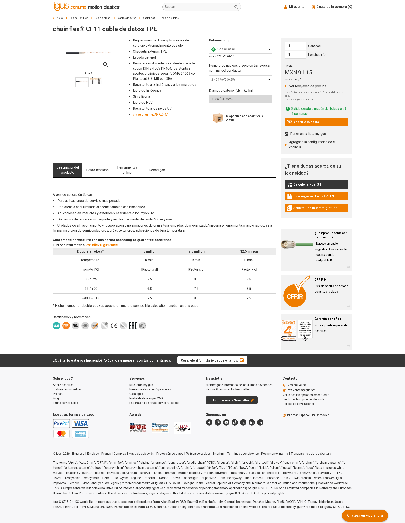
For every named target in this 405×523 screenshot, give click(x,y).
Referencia (217, 40)
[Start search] (236, 6)
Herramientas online (127, 169)
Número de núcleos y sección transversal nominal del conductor (239, 68)
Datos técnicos (97, 170)
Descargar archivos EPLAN (310, 197)
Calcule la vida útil (310, 186)
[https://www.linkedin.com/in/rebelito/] (260, 422)
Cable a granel (103, 18)
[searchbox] (198, 6)
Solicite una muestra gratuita (312, 209)
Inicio (59, 18)
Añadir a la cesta (303, 123)
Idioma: (298, 415)
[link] (316, 186)
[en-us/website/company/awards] (137, 427)
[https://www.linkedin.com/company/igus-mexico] (252, 422)
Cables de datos (127, 18)
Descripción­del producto (67, 169)
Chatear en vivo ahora (365, 515)
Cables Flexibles (79, 18)
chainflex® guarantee (102, 245)
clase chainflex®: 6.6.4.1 (151, 114)
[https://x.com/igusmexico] (243, 422)
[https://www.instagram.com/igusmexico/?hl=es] (218, 422)
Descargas (157, 170)
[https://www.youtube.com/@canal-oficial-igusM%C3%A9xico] (226, 422)
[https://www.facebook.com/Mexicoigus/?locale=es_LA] (209, 422)
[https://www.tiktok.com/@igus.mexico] (235, 422)
